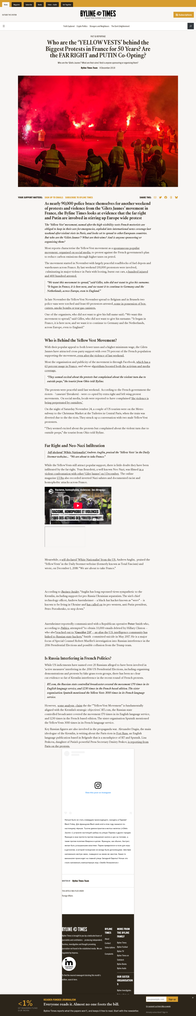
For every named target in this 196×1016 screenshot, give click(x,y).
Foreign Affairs (67, 895)
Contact (108, 943)
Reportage (101, 36)
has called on (94, 604)
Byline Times (122, 942)
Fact (92, 36)
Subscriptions (185, 14)
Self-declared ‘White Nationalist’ (67, 452)
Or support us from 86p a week (158, 1006)
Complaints (109, 953)
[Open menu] (3, 26)
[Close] (193, 997)
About (107, 938)
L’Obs (60, 478)
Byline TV (120, 951)
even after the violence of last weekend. (100, 356)
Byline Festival (122, 946)
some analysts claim (70, 706)
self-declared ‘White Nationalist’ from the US (88, 560)
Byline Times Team (89, 67)
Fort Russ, (122, 733)
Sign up (172, 999)
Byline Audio (121, 968)
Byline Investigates (124, 990)
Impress (75, 952)
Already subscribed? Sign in (157, 1012)
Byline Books (122, 964)
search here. (73, 979)
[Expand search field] (190, 26)
